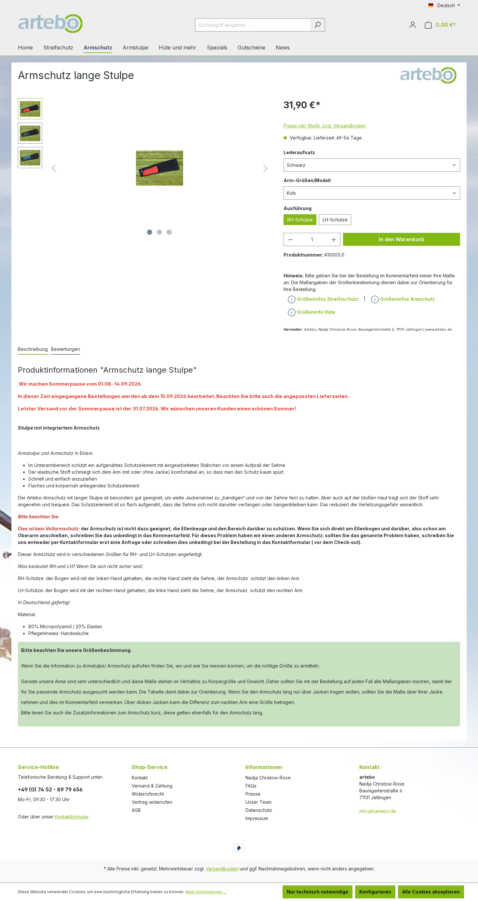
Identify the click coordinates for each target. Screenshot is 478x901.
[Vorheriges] (54, 168)
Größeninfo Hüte (315, 312)
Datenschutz (259, 810)
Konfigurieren (375, 891)
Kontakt (140, 777)
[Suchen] (317, 25)
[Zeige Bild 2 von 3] (159, 232)
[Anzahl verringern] (290, 239)
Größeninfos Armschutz (407, 299)
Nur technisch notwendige (317, 891)
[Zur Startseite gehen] (66, 23)
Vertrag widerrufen (152, 802)
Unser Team (259, 802)
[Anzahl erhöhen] (334, 239)
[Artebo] (427, 73)
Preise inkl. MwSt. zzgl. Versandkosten (325, 125)
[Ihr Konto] (412, 24)
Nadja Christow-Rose (268, 777)
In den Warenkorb (401, 239)
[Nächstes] (265, 168)
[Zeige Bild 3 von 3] (169, 232)
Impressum (257, 818)
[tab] (33, 349)
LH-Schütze (335, 219)
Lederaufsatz (299, 152)
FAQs (251, 785)
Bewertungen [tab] (65, 349)
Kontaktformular (71, 816)
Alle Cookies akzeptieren (431, 891)
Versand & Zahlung (152, 785)
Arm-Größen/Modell (307, 180)
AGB (136, 810)
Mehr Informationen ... (206, 891)
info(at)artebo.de (377, 811)
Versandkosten (222, 868)
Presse (253, 794)
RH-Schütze (300, 219)
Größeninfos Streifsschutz (327, 299)
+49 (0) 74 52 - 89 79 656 (50, 789)
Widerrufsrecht (148, 794)
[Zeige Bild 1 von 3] (149, 232)
